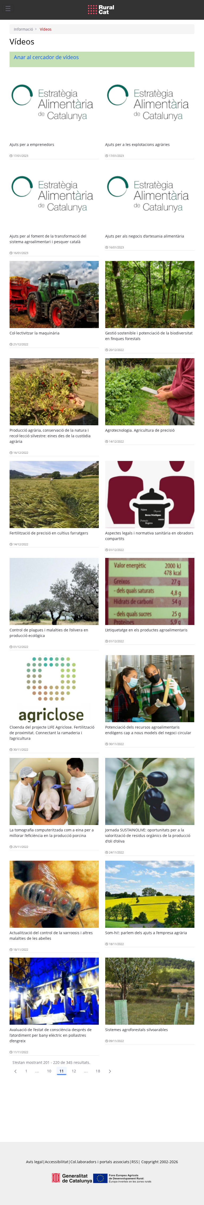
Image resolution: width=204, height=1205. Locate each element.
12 (74, 1070)
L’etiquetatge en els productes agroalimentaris (146, 629)
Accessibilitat (56, 1161)
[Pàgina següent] (110, 1071)
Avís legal (34, 1161)
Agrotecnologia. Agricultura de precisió (140, 430)
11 (62, 1070)
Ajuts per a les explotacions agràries (137, 144)
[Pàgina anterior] (15, 1071)
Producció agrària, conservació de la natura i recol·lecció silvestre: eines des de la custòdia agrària (50, 436)
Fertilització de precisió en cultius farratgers (49, 533)
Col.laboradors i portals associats (99, 1161)
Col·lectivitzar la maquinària (35, 333)
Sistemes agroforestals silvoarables (136, 1029)
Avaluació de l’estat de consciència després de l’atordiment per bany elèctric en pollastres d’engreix (51, 1035)
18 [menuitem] (98, 1070)
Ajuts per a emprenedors (32, 144)
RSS (134, 1161)
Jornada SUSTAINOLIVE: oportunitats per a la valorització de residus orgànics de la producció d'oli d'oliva (147, 835)
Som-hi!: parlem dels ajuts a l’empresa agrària (146, 932)
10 (49, 1070)
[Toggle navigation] (8, 8)
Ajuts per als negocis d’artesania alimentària (144, 236)
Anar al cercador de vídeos (46, 57)
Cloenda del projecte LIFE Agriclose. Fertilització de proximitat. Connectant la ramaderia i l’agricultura (52, 733)
